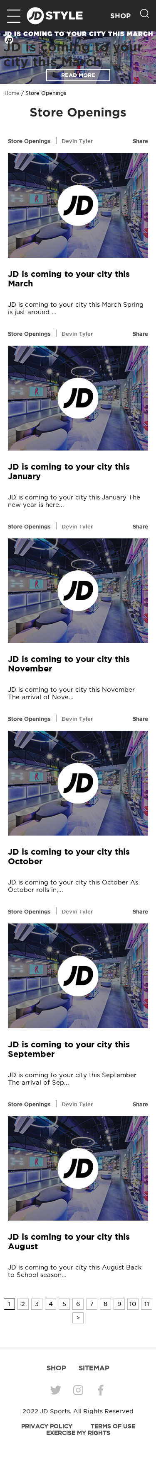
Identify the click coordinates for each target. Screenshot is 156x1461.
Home (12, 93)
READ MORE (78, 75)
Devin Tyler (77, 141)
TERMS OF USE (113, 1426)
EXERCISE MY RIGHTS (78, 1433)
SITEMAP (94, 1367)
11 (146, 1304)
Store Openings (29, 141)
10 (132, 1304)
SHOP (120, 16)
